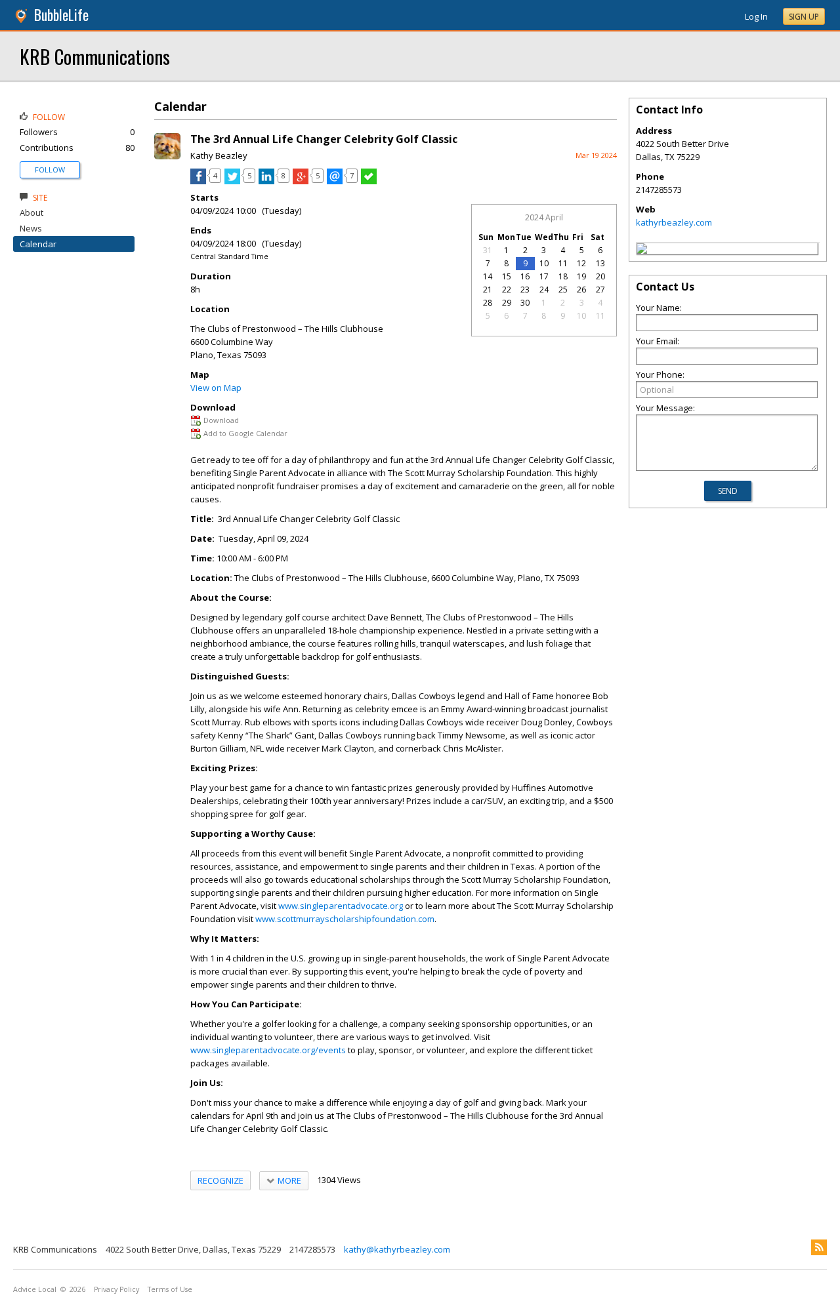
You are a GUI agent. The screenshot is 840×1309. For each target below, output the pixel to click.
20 (600, 276)
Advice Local (34, 1289)
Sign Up (804, 16)
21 (487, 289)
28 (487, 302)
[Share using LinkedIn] (266, 181)
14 (487, 276)
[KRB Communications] (642, 250)
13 (600, 263)
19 (581, 276)
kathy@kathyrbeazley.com (397, 1249)
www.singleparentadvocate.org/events (268, 1050)
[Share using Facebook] (198, 181)
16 (525, 276)
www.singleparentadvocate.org (340, 906)
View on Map (216, 387)
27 (600, 289)
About (31, 212)
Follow (50, 169)
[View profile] (167, 156)
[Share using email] (335, 181)
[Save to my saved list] (369, 181)
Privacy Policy (116, 1289)
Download (221, 420)
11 (563, 263)
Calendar (38, 244)
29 (506, 302)
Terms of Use (170, 1289)
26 (581, 289)
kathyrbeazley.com (674, 222)
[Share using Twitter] (232, 181)
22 (506, 289)
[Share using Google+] (300, 181)
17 (544, 276)
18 (563, 276)
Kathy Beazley (218, 155)
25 (563, 289)
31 (487, 250)
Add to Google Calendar (245, 433)
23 (525, 289)
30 (525, 302)
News (31, 228)
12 (581, 263)
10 (544, 263)
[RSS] (819, 1247)
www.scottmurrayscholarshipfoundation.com (344, 919)
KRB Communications (95, 56)
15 (506, 276)
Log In (756, 16)
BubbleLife (61, 15)
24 (544, 289)
